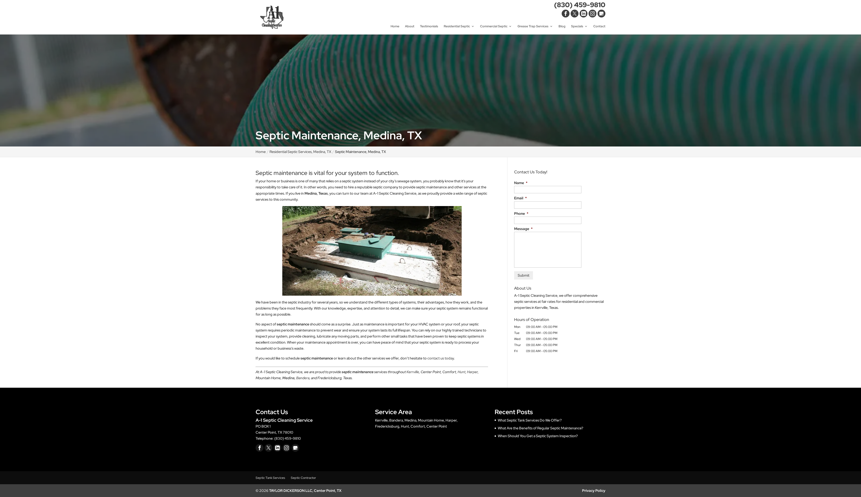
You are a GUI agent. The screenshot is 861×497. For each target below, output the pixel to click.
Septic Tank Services (270, 478)
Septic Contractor (303, 478)
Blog (562, 26)
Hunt (461, 372)
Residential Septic (457, 26)
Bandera (302, 378)
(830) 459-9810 (579, 5)
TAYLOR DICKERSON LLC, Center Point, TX (305, 490)
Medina (288, 378)
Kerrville (413, 372)
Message (523, 229)
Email (520, 198)
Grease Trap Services (532, 26)
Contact (599, 26)
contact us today (440, 358)
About (409, 26)
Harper (472, 372)
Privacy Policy (593, 490)
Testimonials (429, 26)
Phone (521, 213)
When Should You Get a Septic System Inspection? (538, 436)
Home (395, 26)
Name (520, 183)
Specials (577, 26)
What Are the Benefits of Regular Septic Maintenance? (540, 428)
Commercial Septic (493, 26)
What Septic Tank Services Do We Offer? (530, 420)
